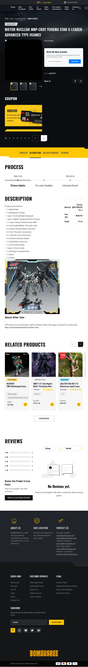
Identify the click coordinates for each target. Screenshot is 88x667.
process (23, 152)
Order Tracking (35, 597)
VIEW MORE (44, 418)
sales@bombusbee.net (65, 535)
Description (35, 152)
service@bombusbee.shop (66, 538)
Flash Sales (67, 8)
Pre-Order (31, 8)
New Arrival (15, 583)
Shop (12, 18)
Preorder (14, 586)
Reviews (64, 152)
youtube (26, 630)
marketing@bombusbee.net (66, 554)
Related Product (51, 152)
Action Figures (20, 18)
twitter (80, 81)
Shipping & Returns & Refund (66, 586)
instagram (19, 630)
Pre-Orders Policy (62, 593)
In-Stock (39, 8)
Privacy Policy (61, 583)
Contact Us (15, 600)
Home (13, 7)
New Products (22, 8)
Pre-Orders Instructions (56, 8)
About (13, 597)
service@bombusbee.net (65, 544)
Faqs (12, 593)
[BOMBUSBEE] (44, 653)
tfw (38, 630)
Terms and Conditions (64, 590)
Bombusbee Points (37, 586)
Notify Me (75, 61)
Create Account (36, 593)
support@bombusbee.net (66, 549)
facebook (75, 81)
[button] (40, 86)
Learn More (46, 3)
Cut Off (13, 590)
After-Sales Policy (36, 583)
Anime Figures (33, 18)
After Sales (47, 8)
